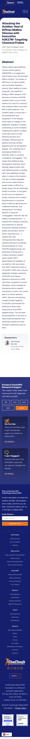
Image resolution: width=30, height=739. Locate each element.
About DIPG (15, 570)
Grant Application (15, 594)
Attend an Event (15, 538)
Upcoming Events (15, 614)
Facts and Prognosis (15, 581)
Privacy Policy (20, 708)
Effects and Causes (15, 578)
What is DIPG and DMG (15, 574)
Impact (15, 636)
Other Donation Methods (15, 565)
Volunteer (15, 545)
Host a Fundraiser (15, 542)
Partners (15, 640)
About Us (15, 626)
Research (15, 590)
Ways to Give (15, 551)
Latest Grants (15, 597)
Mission (15, 633)
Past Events (15, 617)
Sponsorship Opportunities (15, 561)
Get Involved (15, 535)
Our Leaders (15, 643)
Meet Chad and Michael (15, 630)
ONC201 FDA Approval (15, 604)
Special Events (15, 620)
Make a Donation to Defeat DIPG (15, 555)
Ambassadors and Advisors (15, 646)
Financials (15, 650)
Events (15, 610)
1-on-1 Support (15, 584)
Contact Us (15, 653)
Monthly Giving (15, 558)
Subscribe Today (15, 523)
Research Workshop (15, 601)
